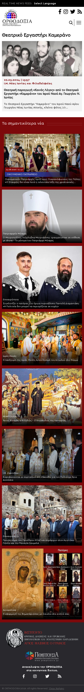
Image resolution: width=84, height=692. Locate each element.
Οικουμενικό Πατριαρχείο (22, 174)
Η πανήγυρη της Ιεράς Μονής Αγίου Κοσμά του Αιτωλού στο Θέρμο (40, 360)
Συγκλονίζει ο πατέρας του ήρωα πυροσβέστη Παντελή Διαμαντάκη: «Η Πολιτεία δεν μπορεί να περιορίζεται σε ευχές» (41, 305)
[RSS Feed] (80, 12)
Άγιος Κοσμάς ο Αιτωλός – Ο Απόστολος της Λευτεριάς (34, 420)
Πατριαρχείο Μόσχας (15, 233)
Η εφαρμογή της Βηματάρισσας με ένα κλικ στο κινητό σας (36, 614)
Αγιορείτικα (9, 610)
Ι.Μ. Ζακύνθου (10, 473)
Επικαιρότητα (11, 299)
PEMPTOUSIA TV (11, 416)
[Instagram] (65, 12)
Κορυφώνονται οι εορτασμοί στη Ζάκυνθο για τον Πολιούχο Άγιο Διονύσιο (40, 478)
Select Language (45, 3)
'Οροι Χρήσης (56, 688)
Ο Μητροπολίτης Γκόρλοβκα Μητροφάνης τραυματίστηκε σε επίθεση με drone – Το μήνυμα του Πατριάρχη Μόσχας (41, 239)
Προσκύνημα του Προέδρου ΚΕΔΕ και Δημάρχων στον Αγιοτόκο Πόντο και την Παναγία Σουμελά (38, 541)
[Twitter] (72, 12)
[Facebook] (60, 12)
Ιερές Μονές (9, 356)
